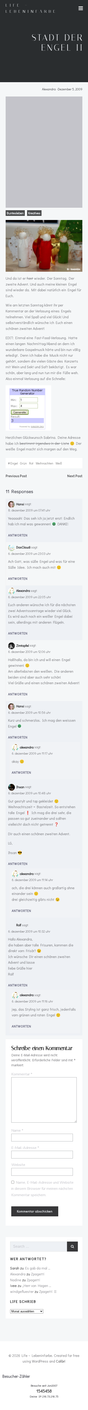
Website (18, 1164)
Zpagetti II (47, 1291)
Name (17, 1130)
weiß (59, 463)
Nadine (15, 1279)
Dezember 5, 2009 (70, 89)
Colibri (60, 1361)
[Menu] (81, 8)
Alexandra (49, 89)
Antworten (18, 535)
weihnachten (44, 463)
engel (14, 463)
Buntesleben (15, 213)
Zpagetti (37, 1274)
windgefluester (22, 1291)
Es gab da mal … (37, 1268)
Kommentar (21, 1074)
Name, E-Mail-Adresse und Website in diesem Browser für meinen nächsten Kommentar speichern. (42, 1189)
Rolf (18, 925)
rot (31, 463)
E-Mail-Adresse (25, 1147)
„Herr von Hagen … (36, 1285)
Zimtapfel (22, 645)
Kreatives (34, 213)
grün (23, 463)
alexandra (27, 747)
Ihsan (20, 787)
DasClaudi (23, 547)
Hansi (20, 504)
